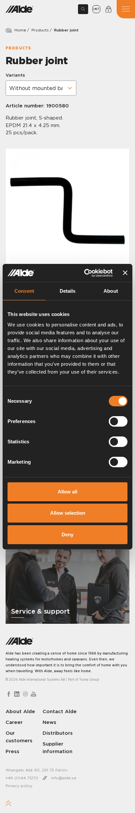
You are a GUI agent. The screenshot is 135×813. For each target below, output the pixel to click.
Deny (67, 534)
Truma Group (89, 679)
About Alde (20, 711)
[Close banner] (125, 272)
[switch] (118, 421)
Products (40, 30)
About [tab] (111, 291)
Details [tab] (68, 291)
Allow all (67, 491)
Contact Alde (60, 711)
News (49, 722)
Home (20, 30)
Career (14, 722)
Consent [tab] (24, 291)
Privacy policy (19, 785)
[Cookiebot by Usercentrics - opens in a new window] (85, 273)
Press (12, 751)
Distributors (58, 733)
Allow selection (67, 513)
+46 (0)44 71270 (22, 777)
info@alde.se (63, 777)
